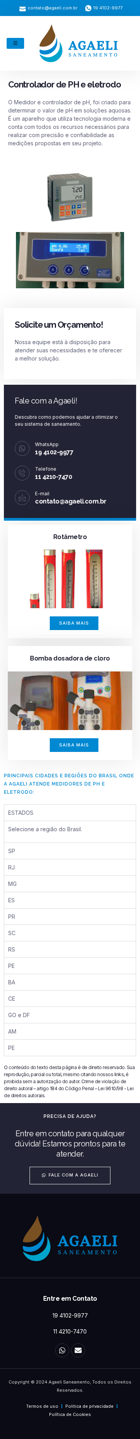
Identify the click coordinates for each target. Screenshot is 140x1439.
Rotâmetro (70, 537)
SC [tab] (12, 933)
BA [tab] (11, 982)
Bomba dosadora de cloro (70, 658)
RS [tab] (11, 949)
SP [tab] (11, 851)
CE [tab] (11, 998)
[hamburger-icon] (15, 43)
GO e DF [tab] (19, 1015)
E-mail (42, 493)
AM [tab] (12, 1031)
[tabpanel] (70, 832)
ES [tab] (11, 900)
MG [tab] (12, 883)
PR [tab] (11, 916)
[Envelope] (78, 1350)
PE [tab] (11, 965)
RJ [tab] (11, 867)
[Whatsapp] (62, 1350)
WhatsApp (47, 444)
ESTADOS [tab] (20, 812)
